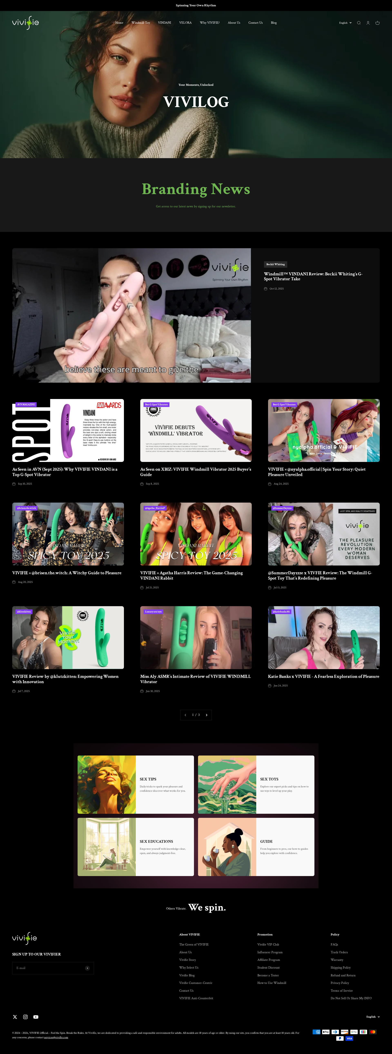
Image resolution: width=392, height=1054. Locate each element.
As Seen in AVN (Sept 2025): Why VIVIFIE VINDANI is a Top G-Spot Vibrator (64, 472)
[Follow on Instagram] (25, 1017)
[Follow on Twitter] (15, 1017)
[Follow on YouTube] (36, 1017)
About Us (234, 23)
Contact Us (255, 23)
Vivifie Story (187, 960)
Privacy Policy (340, 983)
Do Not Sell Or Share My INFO (351, 998)
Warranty (337, 960)
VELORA (185, 23)
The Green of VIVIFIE (194, 944)
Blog (274, 23)
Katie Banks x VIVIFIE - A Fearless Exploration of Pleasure (323, 676)
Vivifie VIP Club (268, 944)
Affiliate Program (268, 960)
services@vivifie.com (56, 1037)
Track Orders (339, 952)
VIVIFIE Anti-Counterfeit (196, 998)
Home (119, 23)
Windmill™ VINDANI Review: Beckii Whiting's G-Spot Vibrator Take (313, 277)
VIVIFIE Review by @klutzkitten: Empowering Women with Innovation (65, 679)
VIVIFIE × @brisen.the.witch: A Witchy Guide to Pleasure (66, 573)
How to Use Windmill (271, 983)
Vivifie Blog (187, 975)
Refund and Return (343, 975)
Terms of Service (342, 991)
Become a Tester (268, 975)
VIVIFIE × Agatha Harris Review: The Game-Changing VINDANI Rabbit (191, 575)
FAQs (334, 944)
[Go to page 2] (206, 715)
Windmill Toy (140, 23)
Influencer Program (270, 952)
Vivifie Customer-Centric (195, 983)
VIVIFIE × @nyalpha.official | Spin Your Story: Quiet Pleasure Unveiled (317, 472)
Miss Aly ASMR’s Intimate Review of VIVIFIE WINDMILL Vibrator (195, 679)
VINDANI (164, 23)
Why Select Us (188, 968)
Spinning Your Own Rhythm (196, 5)
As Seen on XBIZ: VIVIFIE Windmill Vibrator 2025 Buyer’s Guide (195, 472)
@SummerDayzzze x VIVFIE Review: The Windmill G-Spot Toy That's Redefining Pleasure (320, 575)
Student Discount (268, 968)
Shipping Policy (341, 968)
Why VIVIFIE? (210, 23)
